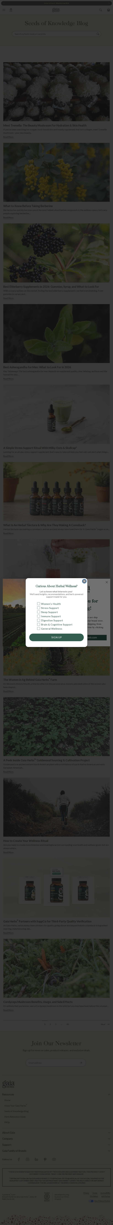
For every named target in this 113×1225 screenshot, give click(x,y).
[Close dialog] (84, 581)
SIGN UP (56, 637)
